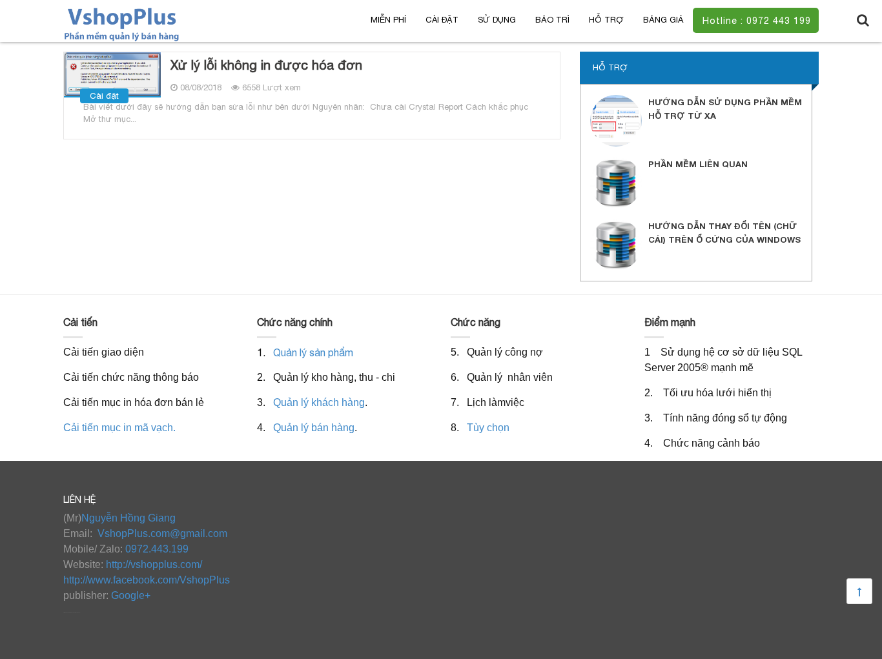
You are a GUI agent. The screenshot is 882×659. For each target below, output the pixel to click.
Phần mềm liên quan (698, 164)
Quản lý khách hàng (319, 402)
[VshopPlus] (122, 23)
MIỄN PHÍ (388, 20)
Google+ (130, 595)
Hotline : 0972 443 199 (757, 20)
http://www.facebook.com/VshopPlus (146, 579)
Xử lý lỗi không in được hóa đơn (266, 64)
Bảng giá (663, 20)
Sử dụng (497, 20)
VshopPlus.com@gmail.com (162, 533)
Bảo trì (552, 20)
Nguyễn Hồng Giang (128, 517)
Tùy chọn (488, 427)
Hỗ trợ (606, 20)
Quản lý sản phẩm (313, 352)
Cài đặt (442, 20)
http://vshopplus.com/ (154, 564)
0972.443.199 (157, 548)
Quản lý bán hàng (313, 427)
